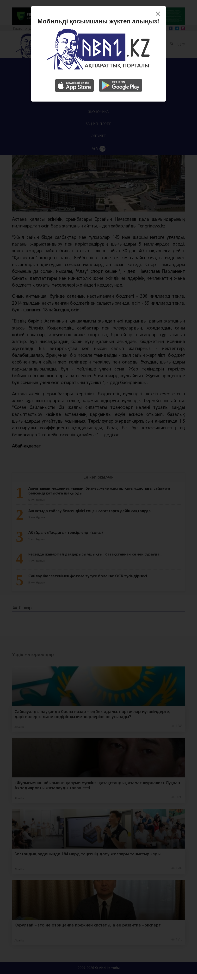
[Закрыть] (159, 14)
